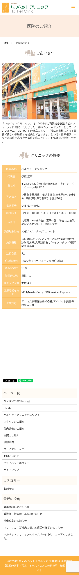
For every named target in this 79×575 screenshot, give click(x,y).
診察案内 (9, 442)
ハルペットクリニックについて (22, 414)
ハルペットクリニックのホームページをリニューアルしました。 (38, 536)
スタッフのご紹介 (14, 421)
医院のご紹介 (11, 435)
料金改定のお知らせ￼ (16, 400)
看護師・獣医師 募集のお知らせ (23, 513)
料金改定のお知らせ (15, 520)
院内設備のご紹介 (14, 428)
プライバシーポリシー (16, 462)
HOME (5, 43)
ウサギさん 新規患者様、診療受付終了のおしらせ (33, 527)
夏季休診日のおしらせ (16, 506)
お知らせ (9, 488)
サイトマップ (11, 469)
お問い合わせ (11, 455)
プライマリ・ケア (14, 449)
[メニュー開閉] (73, 7)
